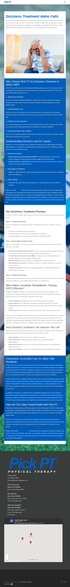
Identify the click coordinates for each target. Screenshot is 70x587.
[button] (65, 2)
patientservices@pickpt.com (19, 480)
